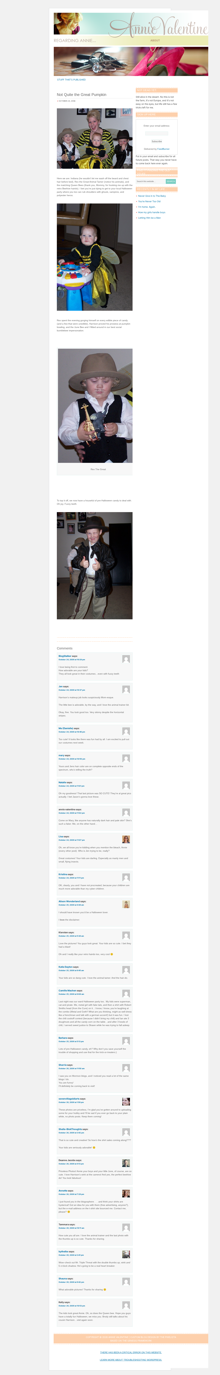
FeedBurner (163, 149)
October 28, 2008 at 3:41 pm (71, 1255)
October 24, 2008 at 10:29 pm (72, 659)
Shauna (63, 1278)
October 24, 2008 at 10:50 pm (72, 759)
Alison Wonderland (69, 901)
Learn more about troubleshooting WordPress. (131, 1360)
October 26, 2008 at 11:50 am (72, 1068)
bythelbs (63, 1251)
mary (61, 755)
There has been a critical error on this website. (131, 1352)
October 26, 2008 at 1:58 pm (71, 1102)
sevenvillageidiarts (69, 1098)
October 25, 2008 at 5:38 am (71, 936)
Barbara (63, 1037)
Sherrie (63, 1064)
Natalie (62, 782)
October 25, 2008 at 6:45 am (71, 970)
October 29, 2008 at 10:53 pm (72, 1306)
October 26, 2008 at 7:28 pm (71, 1194)
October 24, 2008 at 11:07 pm (72, 840)
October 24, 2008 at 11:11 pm (71, 878)
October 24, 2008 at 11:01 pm (71, 786)
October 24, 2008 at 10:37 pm (72, 690)
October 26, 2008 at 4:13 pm (71, 1164)
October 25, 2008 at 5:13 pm (71, 1041)
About (155, 40)
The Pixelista (168, 1337)
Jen (61, 686)
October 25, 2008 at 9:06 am (71, 994)
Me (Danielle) (66, 728)
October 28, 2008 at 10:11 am (71, 1228)
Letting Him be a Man (149, 217)
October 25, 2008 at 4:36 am (71, 905)
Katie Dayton (66, 966)
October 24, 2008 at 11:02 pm (72, 813)
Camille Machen (67, 990)
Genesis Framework (139, 1340)
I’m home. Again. (147, 206)
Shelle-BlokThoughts (70, 1129)
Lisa (61, 836)
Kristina (63, 874)
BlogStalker (65, 656)
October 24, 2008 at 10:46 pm (72, 732)
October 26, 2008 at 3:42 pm (71, 1133)
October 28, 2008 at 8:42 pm (71, 1282)
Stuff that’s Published (71, 79)
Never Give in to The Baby (152, 195)
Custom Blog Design (143, 1337)
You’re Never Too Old (149, 201)
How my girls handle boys (151, 212)
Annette (63, 1190)
